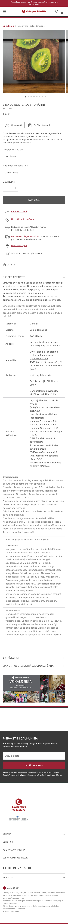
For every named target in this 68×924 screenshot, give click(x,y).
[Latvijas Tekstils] (34, 11)
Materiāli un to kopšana (22, 219)
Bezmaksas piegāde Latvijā (24, 236)
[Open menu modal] (4, 11)
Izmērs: (13, 149)
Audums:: (15, 165)
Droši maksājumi (19, 245)
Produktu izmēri (19, 211)
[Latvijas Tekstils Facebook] (5, 868)
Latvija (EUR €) (13, 888)
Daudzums (9, 181)
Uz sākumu (8, 26)
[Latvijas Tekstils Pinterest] (15, 868)
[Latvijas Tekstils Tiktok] (20, 868)
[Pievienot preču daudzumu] (15, 188)
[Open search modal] (56, 11)
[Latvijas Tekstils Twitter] (25, 868)
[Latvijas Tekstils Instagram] (10, 868)
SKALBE (7, 108)
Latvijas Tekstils (26, 893)
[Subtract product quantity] (6, 188)
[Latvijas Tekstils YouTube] (30, 868)
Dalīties (11, 265)
